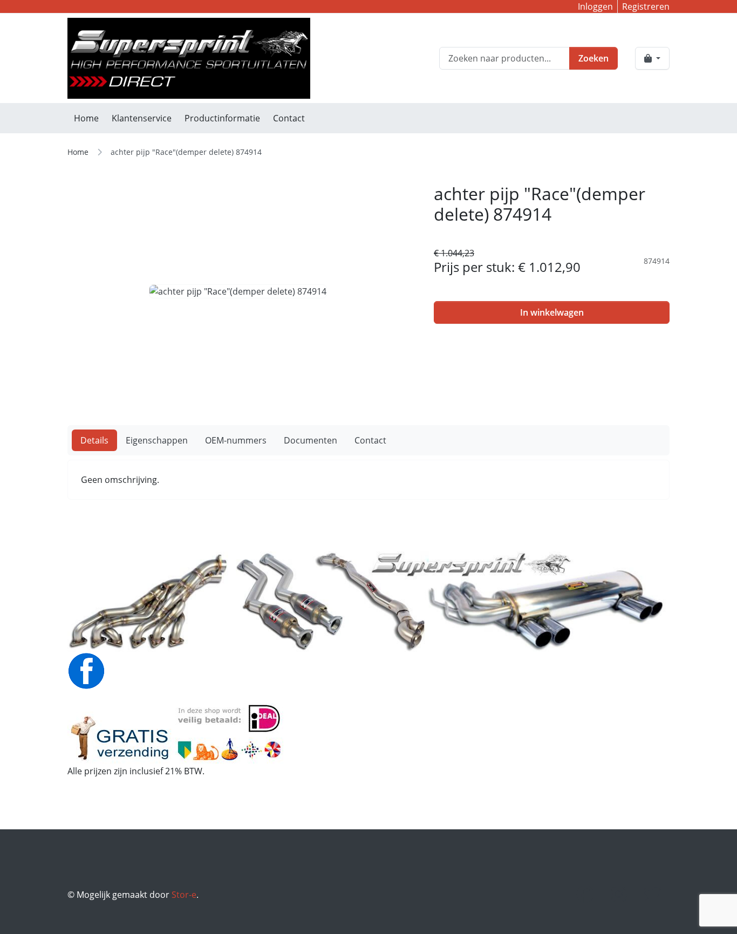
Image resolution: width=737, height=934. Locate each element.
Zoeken (593, 58)
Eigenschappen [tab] (157, 440)
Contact (289, 118)
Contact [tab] (370, 440)
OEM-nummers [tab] (236, 440)
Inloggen (595, 6)
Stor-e (184, 895)
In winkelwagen (552, 312)
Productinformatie (222, 118)
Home (86, 118)
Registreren (646, 6)
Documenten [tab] (310, 440)
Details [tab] (94, 440)
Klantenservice (142, 118)
